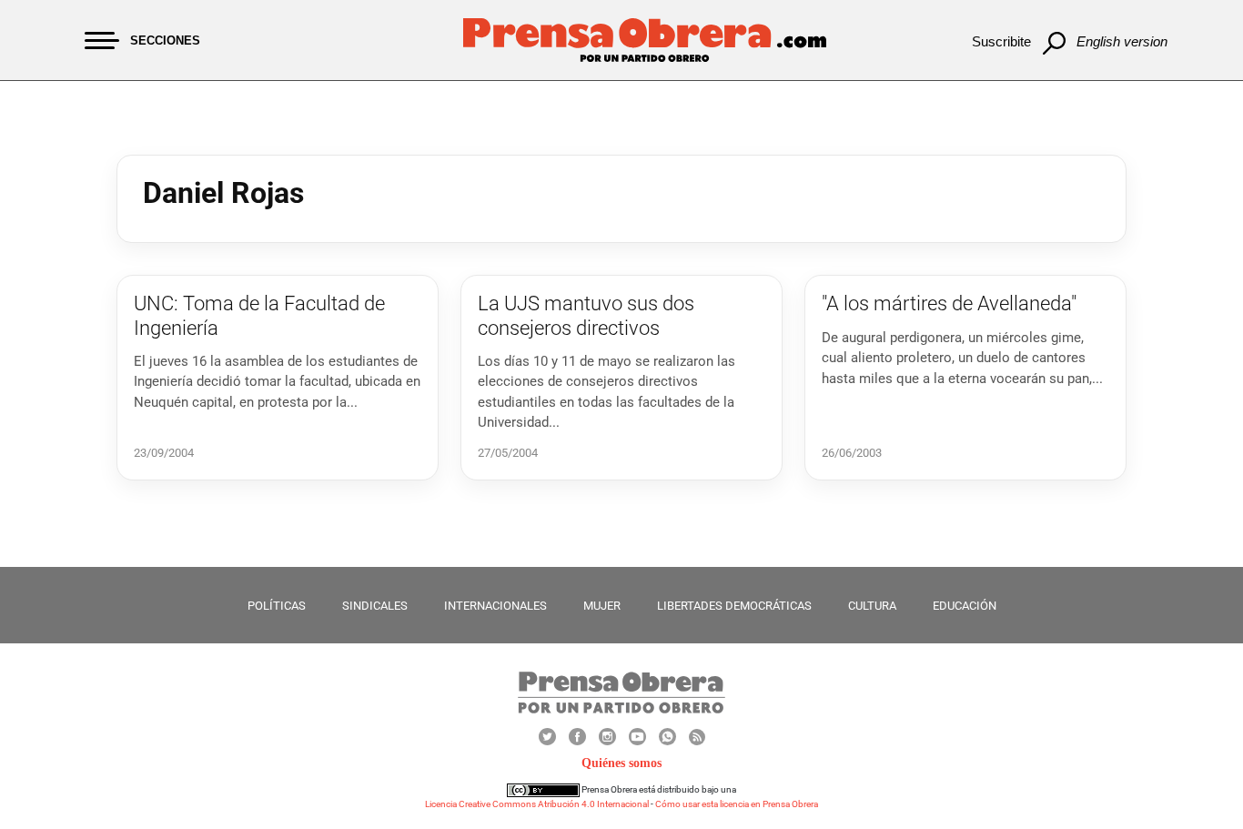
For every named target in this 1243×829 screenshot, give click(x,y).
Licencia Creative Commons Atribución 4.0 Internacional (537, 804)
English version (1121, 41)
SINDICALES (375, 605)
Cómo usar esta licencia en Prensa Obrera (736, 804)
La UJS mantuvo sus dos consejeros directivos (586, 315)
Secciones (165, 40)
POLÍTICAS (277, 605)
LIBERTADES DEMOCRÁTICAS (734, 605)
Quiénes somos (621, 763)
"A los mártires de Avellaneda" (949, 303)
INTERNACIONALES (495, 605)
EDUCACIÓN (964, 605)
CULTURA (872, 605)
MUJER (602, 605)
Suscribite (1001, 41)
